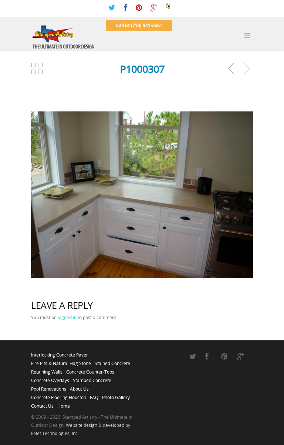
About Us (79, 387)
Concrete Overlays (50, 378)
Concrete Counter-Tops (90, 370)
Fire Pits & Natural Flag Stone (61, 361)
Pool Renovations (48, 387)
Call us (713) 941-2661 (139, 25)
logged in (67, 317)
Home (63, 404)
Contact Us (42, 404)
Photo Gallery (116, 395)
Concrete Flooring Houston (58, 395)
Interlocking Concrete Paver (59, 353)
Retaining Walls (46, 370)
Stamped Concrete (92, 378)
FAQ (94, 395)
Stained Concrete (112, 361)
